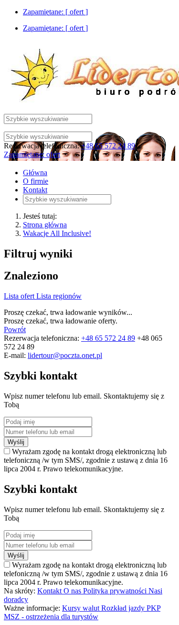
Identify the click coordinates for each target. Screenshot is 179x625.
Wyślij (16, 442)
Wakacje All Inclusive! (57, 233)
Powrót (15, 329)
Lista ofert (20, 296)
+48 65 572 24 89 (108, 146)
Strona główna (45, 225)
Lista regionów (59, 296)
